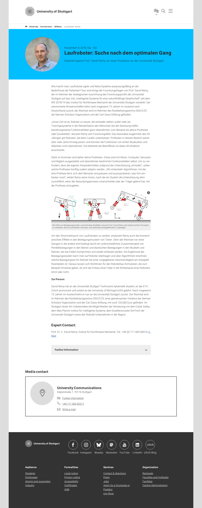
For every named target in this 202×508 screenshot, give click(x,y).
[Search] (163, 10)
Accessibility (71, 481)
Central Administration (155, 485)
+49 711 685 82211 (73, 403)
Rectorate (148, 473)
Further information (73, 398)
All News (58, 26)
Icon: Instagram (86, 444)
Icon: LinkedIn (137, 444)
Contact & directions (114, 473)
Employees (31, 477)
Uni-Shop (108, 493)
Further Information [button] (66, 349)
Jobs (106, 481)
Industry (29, 485)
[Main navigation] (170, 10)
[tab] (101, 350)
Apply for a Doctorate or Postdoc (116, 487)
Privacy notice (72, 477)
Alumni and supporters (37, 481)
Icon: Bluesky (99, 444)
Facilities (147, 481)
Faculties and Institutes (156, 477)
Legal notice (71, 473)
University (33, 26)
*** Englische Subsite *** (26, 26)
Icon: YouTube (124, 444)
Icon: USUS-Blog (150, 444)
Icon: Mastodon (111, 444)
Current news (46, 26)
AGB (66, 489)
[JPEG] (101, 206)
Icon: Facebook (73, 444)
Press (106, 477)
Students (30, 473)
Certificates (70, 485)
